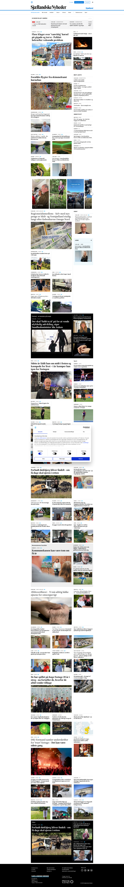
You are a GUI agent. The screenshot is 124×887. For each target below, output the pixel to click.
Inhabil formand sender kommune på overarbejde (39, 424)
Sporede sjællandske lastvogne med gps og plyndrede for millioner (77, 25)
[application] (40, 194)
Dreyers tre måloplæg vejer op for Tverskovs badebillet (83, 386)
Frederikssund (34, 112)
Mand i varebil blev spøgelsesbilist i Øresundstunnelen (83, 148)
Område (51, 12)
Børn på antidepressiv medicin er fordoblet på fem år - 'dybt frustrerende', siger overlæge (82, 339)
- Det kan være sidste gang (49, 742)
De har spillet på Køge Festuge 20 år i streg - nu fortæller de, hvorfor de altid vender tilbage (50, 679)
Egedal (75, 140)
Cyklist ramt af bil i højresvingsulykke (79, 80)
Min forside (44, 12)
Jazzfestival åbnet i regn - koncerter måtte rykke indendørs (81, 740)
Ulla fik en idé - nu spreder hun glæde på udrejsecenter (40, 653)
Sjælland (35, 21)
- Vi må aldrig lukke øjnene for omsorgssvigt (50, 593)
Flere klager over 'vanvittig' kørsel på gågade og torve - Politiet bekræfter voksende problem (50, 37)
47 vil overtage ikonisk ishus (40, 503)
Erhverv (64, 12)
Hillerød (33, 74)
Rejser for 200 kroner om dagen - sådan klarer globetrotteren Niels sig (81, 548)
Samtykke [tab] (40, 431)
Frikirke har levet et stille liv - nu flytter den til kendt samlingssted (40, 275)
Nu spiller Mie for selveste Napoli (82, 569)
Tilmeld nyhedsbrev (51, 869)
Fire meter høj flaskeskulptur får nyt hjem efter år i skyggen (40, 717)
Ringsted (76, 103)
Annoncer (34, 871)
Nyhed (38, 31)
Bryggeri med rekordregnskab (62, 525)
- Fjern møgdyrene (82, 105)
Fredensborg (34, 500)
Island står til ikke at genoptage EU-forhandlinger (83, 125)
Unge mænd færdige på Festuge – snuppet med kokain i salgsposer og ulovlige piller (61, 803)
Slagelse (34, 31)
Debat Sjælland (39, 211)
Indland (60, 715)
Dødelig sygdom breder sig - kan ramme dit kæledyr (39, 802)
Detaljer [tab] (55, 431)
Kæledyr (38, 799)
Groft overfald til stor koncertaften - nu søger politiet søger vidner (83, 87)
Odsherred (33, 467)
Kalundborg (33, 627)
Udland (75, 123)
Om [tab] (84, 431)
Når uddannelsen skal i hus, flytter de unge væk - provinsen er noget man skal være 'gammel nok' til (82, 846)
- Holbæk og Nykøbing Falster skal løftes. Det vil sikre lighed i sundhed (83, 219)
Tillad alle (80, 458)
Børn (59, 422)
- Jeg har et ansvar (82, 54)
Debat (69, 12)
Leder (59, 156)
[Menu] (92, 2)
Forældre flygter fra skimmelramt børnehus (49, 78)
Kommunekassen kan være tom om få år (50, 552)
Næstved (76, 117)
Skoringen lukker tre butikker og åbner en (83, 100)
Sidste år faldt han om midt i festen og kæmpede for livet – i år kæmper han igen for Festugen (51, 366)
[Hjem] (32, 2)
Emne (58, 12)
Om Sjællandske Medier (67, 867)
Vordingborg (34, 272)
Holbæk (32, 156)
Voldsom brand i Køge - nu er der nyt (82, 34)
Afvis (43, 458)
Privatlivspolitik (65, 869)
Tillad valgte (62, 458)
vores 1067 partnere (42, 438)
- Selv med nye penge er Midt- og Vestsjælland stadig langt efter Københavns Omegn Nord (51, 216)
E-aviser (71, 2)
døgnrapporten (82, 78)
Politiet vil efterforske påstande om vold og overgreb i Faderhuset (61, 718)
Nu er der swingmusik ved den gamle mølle (82, 142)
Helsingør (54, 134)
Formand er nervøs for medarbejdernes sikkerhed (61, 630)
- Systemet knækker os (82, 592)
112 (76, 21)
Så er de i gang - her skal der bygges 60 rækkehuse (82, 119)
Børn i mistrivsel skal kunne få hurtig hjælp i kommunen (82, 317)
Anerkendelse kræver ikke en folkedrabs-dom (60, 160)
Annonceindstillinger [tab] (69, 431)
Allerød (32, 777)
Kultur (57, 272)
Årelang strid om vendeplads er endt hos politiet (61, 297)
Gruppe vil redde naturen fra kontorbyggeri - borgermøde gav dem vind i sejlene (40, 781)
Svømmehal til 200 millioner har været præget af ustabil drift (61, 137)
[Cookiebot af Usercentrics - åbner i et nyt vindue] (84, 427)
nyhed (80, 90)
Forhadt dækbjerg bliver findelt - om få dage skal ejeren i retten (50, 471)
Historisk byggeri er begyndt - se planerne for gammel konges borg (83, 803)
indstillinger (86, 442)
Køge (74, 31)
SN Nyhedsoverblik (35, 12)
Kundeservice (35, 867)
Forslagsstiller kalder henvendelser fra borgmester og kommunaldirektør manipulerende (40, 631)
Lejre (32, 650)
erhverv (80, 97)
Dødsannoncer (79, 12)
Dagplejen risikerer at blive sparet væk (61, 653)
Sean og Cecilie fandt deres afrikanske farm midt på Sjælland (81, 825)
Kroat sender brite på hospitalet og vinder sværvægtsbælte (83, 366)
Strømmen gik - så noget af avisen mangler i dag (82, 677)
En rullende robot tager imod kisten (61, 275)
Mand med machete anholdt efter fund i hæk (59, 24)
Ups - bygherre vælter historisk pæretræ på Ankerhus (80, 526)
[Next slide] (91, 193)
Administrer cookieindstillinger (69, 871)
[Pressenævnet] (67, 880)
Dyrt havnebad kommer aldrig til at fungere (40, 115)
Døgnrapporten (41, 21)
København (76, 145)
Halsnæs (54, 294)
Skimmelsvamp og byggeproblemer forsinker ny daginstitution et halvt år (83, 504)
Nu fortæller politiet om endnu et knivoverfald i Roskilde (83, 110)
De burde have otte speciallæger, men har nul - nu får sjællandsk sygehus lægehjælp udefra (83, 94)
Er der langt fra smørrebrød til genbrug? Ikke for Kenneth (61, 503)
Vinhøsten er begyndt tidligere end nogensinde (39, 159)
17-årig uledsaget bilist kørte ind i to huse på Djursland (83, 131)
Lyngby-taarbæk (55, 650)
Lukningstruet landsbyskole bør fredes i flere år (40, 526)
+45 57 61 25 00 (38, 882)
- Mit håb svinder (40, 297)
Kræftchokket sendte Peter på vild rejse (40, 254)
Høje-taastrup (34, 134)
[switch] (55, 454)
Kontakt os (49, 871)
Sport (86, 12)
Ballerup (33, 401)
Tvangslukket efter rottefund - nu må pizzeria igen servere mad (61, 781)
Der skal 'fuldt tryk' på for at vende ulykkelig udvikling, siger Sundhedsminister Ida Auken (50, 324)
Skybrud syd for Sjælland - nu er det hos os (83, 717)
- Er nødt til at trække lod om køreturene (39, 137)
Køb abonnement (79, 2)
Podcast (39, 318)
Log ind (87, 2)
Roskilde (76, 107)
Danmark (76, 128)
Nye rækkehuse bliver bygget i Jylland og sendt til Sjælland (83, 629)
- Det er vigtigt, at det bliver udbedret (83, 655)
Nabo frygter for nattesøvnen (40, 404)
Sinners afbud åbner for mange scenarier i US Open (82, 406)
